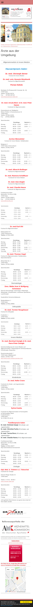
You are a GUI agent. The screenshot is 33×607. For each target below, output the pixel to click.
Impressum (7, 44)
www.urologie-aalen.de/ (7, 481)
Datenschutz (13, 44)
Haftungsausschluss (21, 44)
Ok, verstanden (26, 602)
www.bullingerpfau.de (7, 200)
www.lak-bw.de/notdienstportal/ (15, 542)
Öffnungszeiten (14, 46)
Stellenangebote (6, 46)
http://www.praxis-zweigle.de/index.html (12, 358)
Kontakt (2, 44)
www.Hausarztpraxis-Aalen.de (9, 96)
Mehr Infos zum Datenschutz (6, 605)
